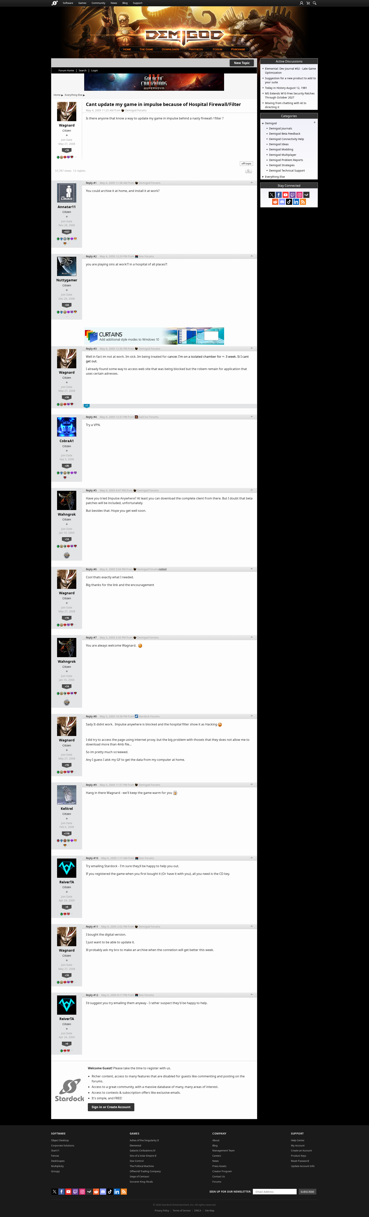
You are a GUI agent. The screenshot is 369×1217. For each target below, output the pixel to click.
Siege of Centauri (139, 1176)
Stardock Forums (149, 716)
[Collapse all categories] (314, 122)
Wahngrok (67, 514)
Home (57, 95)
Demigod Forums (136, 110)
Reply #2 (91, 256)
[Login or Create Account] (301, 3)
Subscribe (307, 1192)
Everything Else (73, 95)
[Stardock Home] (55, 3)
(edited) (163, 569)
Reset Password (300, 1161)
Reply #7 (91, 637)
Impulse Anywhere (121, 498)
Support (137, 3)
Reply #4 (91, 417)
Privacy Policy (162, 1210)
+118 (66, 833)
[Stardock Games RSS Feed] (302, 201)
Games (82, 3)
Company (219, 1133)
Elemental (135, 1145)
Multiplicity (57, 1166)
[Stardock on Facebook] (278, 194)
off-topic (246, 163)
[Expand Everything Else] (263, 177)
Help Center (297, 1140)
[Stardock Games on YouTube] (285, 194)
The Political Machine (142, 1166)
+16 (67, 150)
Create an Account (301, 1150)
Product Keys (298, 1155)
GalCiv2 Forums (149, 417)
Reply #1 (91, 183)
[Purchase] (238, 49)
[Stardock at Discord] (282, 201)
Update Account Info (303, 1166)
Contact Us (218, 1176)
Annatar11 (67, 206)
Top (251, 183)
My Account (298, 1145)
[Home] (127, 49)
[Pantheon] (196, 49)
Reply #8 (91, 716)
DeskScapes (58, 1161)
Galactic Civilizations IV (142, 1150)
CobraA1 (67, 440)
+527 (66, 231)
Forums (216, 1181)
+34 (67, 305)
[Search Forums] (314, 3)
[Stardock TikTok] (289, 201)
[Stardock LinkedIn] (296, 201)
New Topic (242, 63)
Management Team (223, 1150)
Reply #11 (92, 926)
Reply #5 (91, 490)
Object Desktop (60, 1140)
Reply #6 (91, 569)
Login (94, 70)
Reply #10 (92, 858)
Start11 (55, 1150)
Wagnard (67, 125)
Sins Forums (146, 256)
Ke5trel (67, 808)
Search (82, 70)
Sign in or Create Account (111, 1107)
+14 (67, 539)
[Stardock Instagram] (299, 194)
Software (68, 3)
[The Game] (146, 49)
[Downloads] (170, 49)
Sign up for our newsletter (229, 1191)
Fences (55, 1155)
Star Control (137, 1161)
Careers (216, 1155)
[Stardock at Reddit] (275, 201)
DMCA (197, 1210)
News (114, 3)
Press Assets (219, 1166)
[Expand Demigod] (263, 123)
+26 (67, 465)
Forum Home (66, 70)
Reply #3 (91, 348)
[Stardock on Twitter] (271, 194)
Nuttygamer (66, 280)
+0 (66, 907)
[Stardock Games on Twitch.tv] (292, 194)
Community (98, 3)
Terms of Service (182, 1210)
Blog (125, 3)
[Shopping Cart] (308, 3)
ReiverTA (66, 882)
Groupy (55, 1171)
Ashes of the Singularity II (144, 1140)
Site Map (209, 1210)
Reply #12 (92, 995)
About (215, 1140)
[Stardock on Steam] (306, 194)
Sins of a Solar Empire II (143, 1155)
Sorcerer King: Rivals (141, 1181)
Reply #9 (91, 785)
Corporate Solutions (62, 1145)
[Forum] (217, 49)
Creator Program (222, 1171)
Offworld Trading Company (145, 1171)
